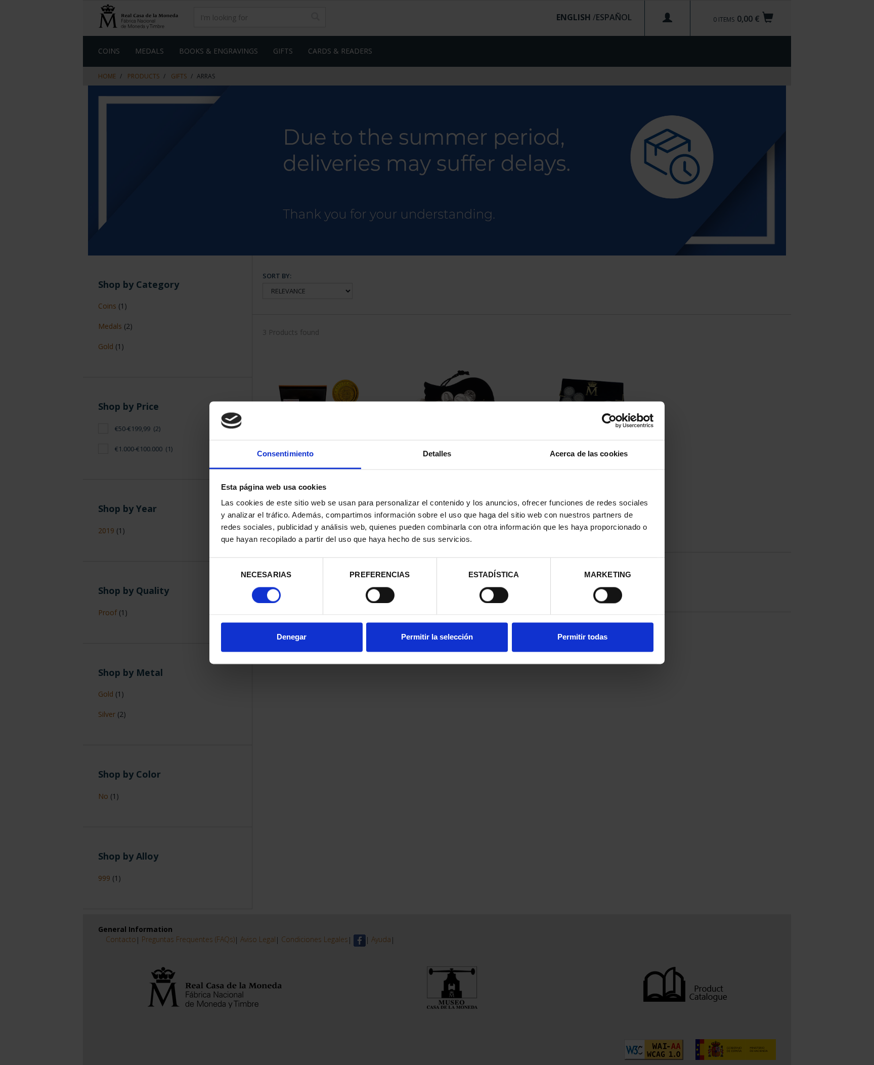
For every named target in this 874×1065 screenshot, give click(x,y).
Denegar (292, 637)
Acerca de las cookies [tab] (589, 454)
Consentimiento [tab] (285, 454)
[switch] (380, 595)
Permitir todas (582, 637)
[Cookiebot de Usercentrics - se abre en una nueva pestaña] (609, 420)
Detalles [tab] (437, 454)
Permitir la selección (437, 637)
